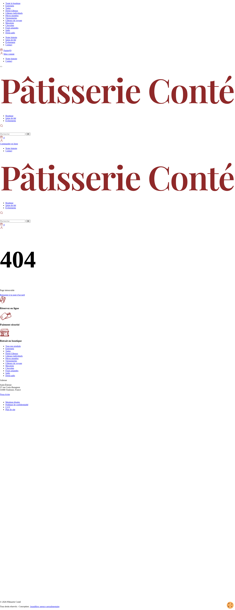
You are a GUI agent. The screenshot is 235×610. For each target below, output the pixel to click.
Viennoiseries (11, 18)
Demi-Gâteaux (11, 11)
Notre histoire (11, 37)
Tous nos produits (13, 346)
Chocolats (9, 25)
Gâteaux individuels (14, 13)
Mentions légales (12, 402)
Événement (10, 42)
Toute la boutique (12, 3)
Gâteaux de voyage (13, 20)
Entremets (9, 6)
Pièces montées (11, 15)
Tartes (8, 8)
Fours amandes (11, 28)
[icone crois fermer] (2, 217)
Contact (8, 45)
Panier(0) (7, 50)
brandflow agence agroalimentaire (44, 606)
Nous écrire (5, 394)
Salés (7, 30)
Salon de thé (10, 40)
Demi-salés (10, 33)
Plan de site (10, 409)
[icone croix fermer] (2, 130)
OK (28, 134)
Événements (10, 121)
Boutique (9, 116)
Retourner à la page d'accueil (12, 295)
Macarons (9, 23)
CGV (7, 407)
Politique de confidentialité (16, 404)
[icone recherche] (1, 212)
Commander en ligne (9, 144)
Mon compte (9, 54)
